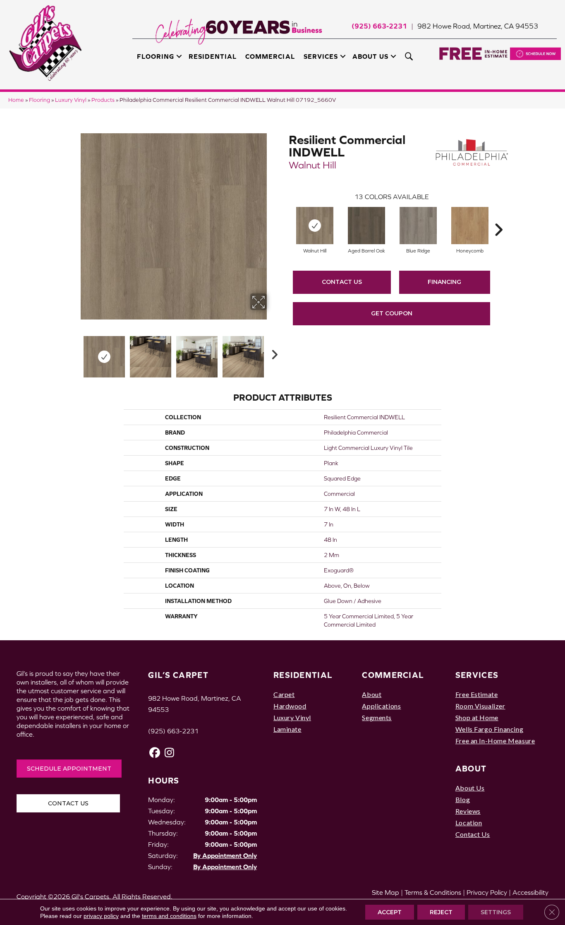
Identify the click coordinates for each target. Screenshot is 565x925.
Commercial (269, 56)
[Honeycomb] (470, 225)
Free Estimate (476, 694)
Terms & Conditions (433, 892)
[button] (179, 56)
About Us (370, 56)
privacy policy (101, 916)
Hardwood (289, 706)
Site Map (385, 892)
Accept (390, 912)
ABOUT (471, 768)
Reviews (468, 811)
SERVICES (476, 675)
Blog (462, 799)
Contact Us (342, 282)
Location (468, 822)
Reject (441, 912)
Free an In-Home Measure (495, 741)
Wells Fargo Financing (489, 729)
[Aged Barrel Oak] (366, 225)
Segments (377, 717)
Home (16, 100)
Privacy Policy (487, 892)
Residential (213, 56)
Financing (444, 282)
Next (272, 352)
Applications (381, 706)
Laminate (287, 729)
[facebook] (155, 752)
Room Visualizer (480, 706)
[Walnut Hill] (314, 225)
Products (103, 100)
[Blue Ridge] (418, 225)
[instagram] (169, 752)
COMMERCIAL (393, 675)
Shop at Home (476, 717)
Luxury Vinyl (70, 100)
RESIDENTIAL (303, 675)
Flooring (155, 56)
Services (321, 56)
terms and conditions (169, 916)
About (371, 694)
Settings (496, 912)
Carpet (284, 694)
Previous (75, 352)
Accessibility (530, 892)
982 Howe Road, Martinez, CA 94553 (477, 26)
